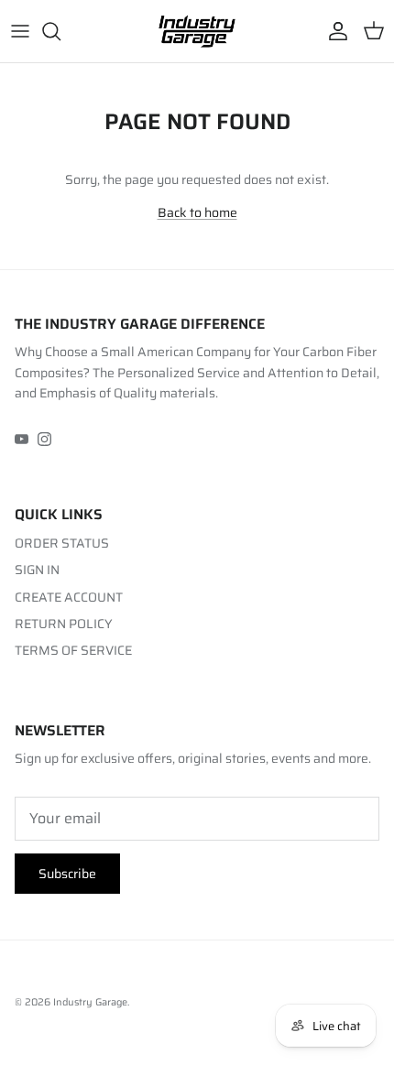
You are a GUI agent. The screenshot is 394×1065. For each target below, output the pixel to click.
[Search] (60, 31)
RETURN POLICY (64, 624)
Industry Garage (90, 1002)
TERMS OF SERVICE (73, 650)
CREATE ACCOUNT (69, 597)
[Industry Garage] (197, 31)
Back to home (197, 212)
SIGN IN (37, 570)
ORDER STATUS (62, 543)
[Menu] (20, 31)
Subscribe (67, 874)
